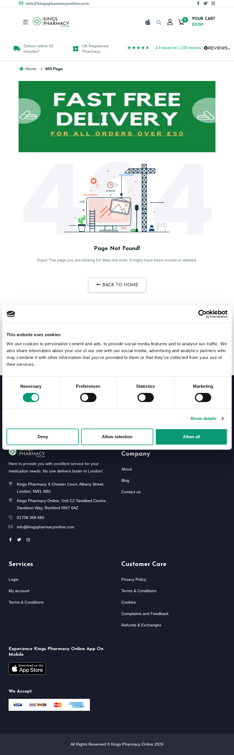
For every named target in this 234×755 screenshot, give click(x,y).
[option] (34, 48)
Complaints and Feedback (145, 613)
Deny (43, 436)
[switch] (88, 397)
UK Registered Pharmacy (95, 48)
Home (30, 68)
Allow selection (117, 436)
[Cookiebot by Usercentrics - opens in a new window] (202, 314)
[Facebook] (198, 3)
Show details (203, 418)
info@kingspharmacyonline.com (57, 3)
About (126, 469)
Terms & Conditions (26, 602)
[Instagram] (213, 3)
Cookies (128, 602)
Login (14, 579)
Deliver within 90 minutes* (38, 48)
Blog (125, 480)
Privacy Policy (133, 579)
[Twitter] (205, 3)
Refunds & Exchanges (141, 625)
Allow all (191, 436)
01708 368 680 (30, 517)
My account (19, 590)
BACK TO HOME (119, 285)
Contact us (131, 492)
